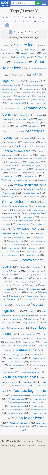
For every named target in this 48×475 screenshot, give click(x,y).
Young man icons (15, 319)
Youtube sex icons (38, 406)
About (31, 441)
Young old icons (33, 319)
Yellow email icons (9, 193)
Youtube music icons (17, 399)
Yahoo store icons (39, 100)
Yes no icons (41, 275)
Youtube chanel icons (15, 362)
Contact (40, 441)
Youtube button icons (39, 358)
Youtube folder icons (20, 377)
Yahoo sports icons (20, 100)
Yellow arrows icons (17, 150)
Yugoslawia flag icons (19, 423)
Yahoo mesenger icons (9, 89)
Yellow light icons (34, 214)
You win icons (20, 305)
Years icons (41, 138)
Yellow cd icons (33, 173)
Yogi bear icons (35, 289)
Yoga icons (33, 285)
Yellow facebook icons (31, 193)
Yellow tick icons (32, 252)
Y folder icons (26, 45)
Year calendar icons (11, 132)
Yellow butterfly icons (28, 166)
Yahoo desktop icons (23, 57)
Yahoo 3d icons (35, 50)
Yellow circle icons (30, 176)
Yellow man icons (28, 217)
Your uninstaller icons (28, 334)
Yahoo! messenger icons (38, 103)
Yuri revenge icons (25, 426)
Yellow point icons (17, 241)
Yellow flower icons (33, 197)
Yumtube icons (41, 423)
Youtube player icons (17, 403)
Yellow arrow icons (27, 146)
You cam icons (27, 299)
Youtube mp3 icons (39, 396)
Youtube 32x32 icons (24, 346)
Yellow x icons (10, 261)
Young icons (32, 311)
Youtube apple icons (17, 355)
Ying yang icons (39, 282)
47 (36, 32)
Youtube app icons (29, 350)
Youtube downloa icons (23, 369)
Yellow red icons (17, 245)
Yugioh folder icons (27, 418)
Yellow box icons (34, 162)
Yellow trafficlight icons (10, 255)
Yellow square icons (37, 245)
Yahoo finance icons (20, 62)
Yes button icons (8, 275)
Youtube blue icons (16, 358)
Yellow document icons (30, 185)
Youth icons (28, 339)
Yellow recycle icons (38, 241)
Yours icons (14, 339)
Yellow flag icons (10, 196)
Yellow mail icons (8, 217)
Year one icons (26, 138)
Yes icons (17, 271)
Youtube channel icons (38, 362)
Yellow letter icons (38, 210)
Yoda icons (20, 285)
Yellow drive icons (33, 189)
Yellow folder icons (17, 201)
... (32, 32)
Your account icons (17, 328)
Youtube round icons (17, 406)
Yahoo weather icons (15, 103)
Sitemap (42, 445)
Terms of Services (27, 445)
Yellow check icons (10, 176)
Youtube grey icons (8, 382)
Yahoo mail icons (34, 81)
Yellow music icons (25, 221)
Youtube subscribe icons (16, 413)
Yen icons (5, 271)
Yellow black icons (39, 159)
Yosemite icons (32, 292)
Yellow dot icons (14, 189)
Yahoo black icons (8, 53)
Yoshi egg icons (16, 296)
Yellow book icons (15, 162)
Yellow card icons (15, 173)
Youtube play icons (39, 399)
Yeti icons (11, 278)
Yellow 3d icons (28, 142)
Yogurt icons (5, 292)
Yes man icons (25, 275)
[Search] (38, 3)
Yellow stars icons (33, 248)
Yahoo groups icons (18, 75)
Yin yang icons (25, 282)
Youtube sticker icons (38, 410)
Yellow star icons (14, 248)
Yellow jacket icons (21, 207)
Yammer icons (24, 115)
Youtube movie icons (17, 396)
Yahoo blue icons (27, 53)
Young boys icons (22, 316)
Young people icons (8, 323)
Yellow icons (12, 142)
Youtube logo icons (29, 390)
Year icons (18, 126)
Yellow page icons (23, 224)
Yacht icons (5, 50)
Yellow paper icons (25, 228)
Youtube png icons (38, 403)
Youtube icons (10, 342)
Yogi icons (21, 289)
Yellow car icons (41, 169)
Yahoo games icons (38, 69)
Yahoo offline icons (28, 93)
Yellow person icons (15, 233)
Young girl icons (40, 316)
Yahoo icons (19, 50)
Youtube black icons (38, 355)
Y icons (5, 46)
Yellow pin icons (19, 238)
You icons (14, 299)
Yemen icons (36, 267)
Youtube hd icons (28, 382)
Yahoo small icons (24, 96)
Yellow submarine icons (11, 252)
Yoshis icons (31, 296)
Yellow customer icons (15, 180)
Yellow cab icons (22, 169)
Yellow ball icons (26, 155)
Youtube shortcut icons (16, 410)
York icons (18, 292)
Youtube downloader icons (30, 372)
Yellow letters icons (14, 214)
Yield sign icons (41, 278)
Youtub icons (41, 339)
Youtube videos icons (39, 413)
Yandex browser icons (22, 119)
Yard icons (35, 123)
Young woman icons (29, 323)
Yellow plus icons (38, 238)
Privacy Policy (8, 445)
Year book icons (33, 126)
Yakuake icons (14, 109)
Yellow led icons (19, 210)
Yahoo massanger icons (9, 85)
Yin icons (12, 282)
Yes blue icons (33, 271)
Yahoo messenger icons (32, 89)
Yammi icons (38, 115)
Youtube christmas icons (17, 365)
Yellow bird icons (20, 159)
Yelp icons (23, 267)
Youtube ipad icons (21, 386)
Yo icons (9, 285)
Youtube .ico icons (28, 342)
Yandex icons (6, 119)
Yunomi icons (9, 426)
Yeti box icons (24, 278)
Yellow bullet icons (7, 166)
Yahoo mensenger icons (32, 85)
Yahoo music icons (7, 93)
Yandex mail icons (19, 123)
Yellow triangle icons (32, 255)
